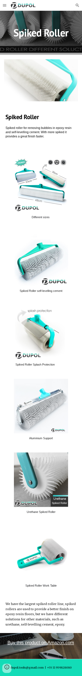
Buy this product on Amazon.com (40, 642)
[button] (4, 5)
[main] (41, 32)
